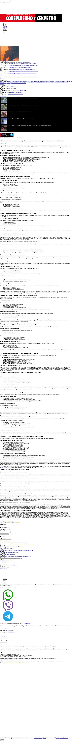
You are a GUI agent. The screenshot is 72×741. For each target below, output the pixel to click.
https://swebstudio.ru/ (3, 467)
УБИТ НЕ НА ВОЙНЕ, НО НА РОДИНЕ (15, 94)
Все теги (2, 84)
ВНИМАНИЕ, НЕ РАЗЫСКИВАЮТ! (15, 92)
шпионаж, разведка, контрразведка (36, 81)
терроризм (26, 82)
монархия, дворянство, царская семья (23, 81)
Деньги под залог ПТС (4, 567)
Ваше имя (2, 529)
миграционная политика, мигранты (15, 83)
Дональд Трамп (52, 81)
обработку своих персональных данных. (63, 738)
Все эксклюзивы (3, 96)
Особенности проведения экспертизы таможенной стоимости (11, 546)
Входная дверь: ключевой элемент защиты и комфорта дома (11, 558)
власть (56, 81)
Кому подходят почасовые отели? (6, 548)
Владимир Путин (45, 81)
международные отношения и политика (46, 82)
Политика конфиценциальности (6, 662)
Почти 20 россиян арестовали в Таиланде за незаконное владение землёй (22, 69)
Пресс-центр (5, 579)
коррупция (7, 83)
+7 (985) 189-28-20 (27, 623)
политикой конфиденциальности (40, 738)
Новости (4, 578)
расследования (56, 82)
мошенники (2, 83)
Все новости (2, 78)
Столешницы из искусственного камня (7, 563)
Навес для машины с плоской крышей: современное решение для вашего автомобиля (15, 556)
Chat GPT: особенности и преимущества (7, 554)
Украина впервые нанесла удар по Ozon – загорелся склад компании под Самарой (15, 62)
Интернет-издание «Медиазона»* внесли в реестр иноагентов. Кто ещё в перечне (23, 71)
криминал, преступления (63, 82)
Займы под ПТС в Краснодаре (5, 539)
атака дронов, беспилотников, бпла (9, 81)
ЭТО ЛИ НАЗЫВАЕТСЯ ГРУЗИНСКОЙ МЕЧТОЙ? (16, 90)
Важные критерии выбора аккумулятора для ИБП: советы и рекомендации (13, 542)
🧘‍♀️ (19, 522)
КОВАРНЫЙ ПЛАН (12, 86)
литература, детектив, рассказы (33, 82)
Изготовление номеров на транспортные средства (9, 552)
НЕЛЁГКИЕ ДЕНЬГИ (12, 88)
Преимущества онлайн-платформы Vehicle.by (8, 565)
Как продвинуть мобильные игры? (6, 560)
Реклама (4, 580)
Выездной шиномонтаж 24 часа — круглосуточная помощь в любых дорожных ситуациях (16, 550)
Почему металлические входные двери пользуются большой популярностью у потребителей (17, 544)
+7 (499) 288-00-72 (11, 632)
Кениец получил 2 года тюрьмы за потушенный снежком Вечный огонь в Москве (23, 76)
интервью (24, 83)
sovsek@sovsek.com (9, 630)
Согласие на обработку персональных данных (21, 662)
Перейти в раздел (3, 568)
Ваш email (2, 530)
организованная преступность (62, 81)
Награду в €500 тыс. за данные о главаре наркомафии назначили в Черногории (23, 63)
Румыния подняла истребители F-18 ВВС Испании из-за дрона (20, 67)
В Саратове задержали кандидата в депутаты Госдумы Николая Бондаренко (22, 73)
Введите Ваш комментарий (5, 532)
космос (1, 81)
